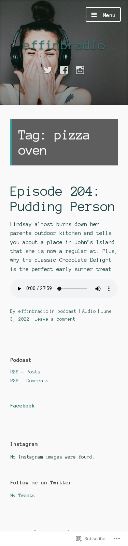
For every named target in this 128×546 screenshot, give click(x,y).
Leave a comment (55, 319)
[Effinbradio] (48, 70)
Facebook (22, 405)
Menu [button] (107, 15)
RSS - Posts (25, 371)
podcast (67, 311)
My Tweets (22, 495)
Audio (89, 311)
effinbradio (64, 45)
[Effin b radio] (64, 70)
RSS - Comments (29, 380)
